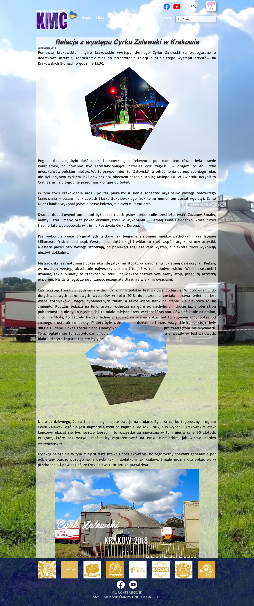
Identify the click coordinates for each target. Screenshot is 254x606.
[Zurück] (60, 513)
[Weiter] (193, 513)
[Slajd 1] (122, 551)
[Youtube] (177, 6)
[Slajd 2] (127, 552)
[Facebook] (167, 6)
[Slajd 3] (131, 551)
